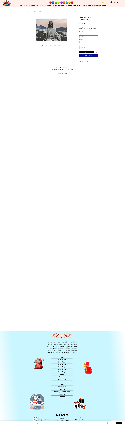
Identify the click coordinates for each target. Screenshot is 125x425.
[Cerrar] (123, 423)
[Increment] (84, 47)
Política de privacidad (56, 423)
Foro (62, 382)
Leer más (81, 31)
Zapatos (62, 377)
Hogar (62, 357)
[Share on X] (87, 61)
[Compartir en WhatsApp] (85, 61)
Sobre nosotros (62, 387)
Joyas (62, 374)
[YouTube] (67, 415)
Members (62, 397)
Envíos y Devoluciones (62, 392)
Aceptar (119, 423)
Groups (62, 394)
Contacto (62, 389)
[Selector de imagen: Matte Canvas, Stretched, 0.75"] (42, 45)
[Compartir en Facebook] (80, 61)
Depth (81, 39)
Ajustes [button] (104, 423)
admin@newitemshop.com (83, 417)
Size (80, 34)
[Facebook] (60, 415)
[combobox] (88, 36)
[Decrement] (80, 47)
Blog (62, 384)
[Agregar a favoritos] (96, 52)
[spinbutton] (82, 47)
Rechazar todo (112, 423)
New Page (62, 359)
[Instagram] (57, 415)
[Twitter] (63, 415)
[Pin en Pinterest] (83, 61)
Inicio (28, 11)
